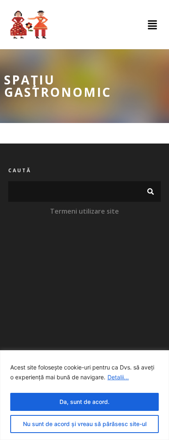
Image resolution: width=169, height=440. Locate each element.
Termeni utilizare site (84, 211)
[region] (84, 395)
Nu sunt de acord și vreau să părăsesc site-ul (84, 423)
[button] (152, 24)
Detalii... (118, 377)
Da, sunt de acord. (84, 401)
